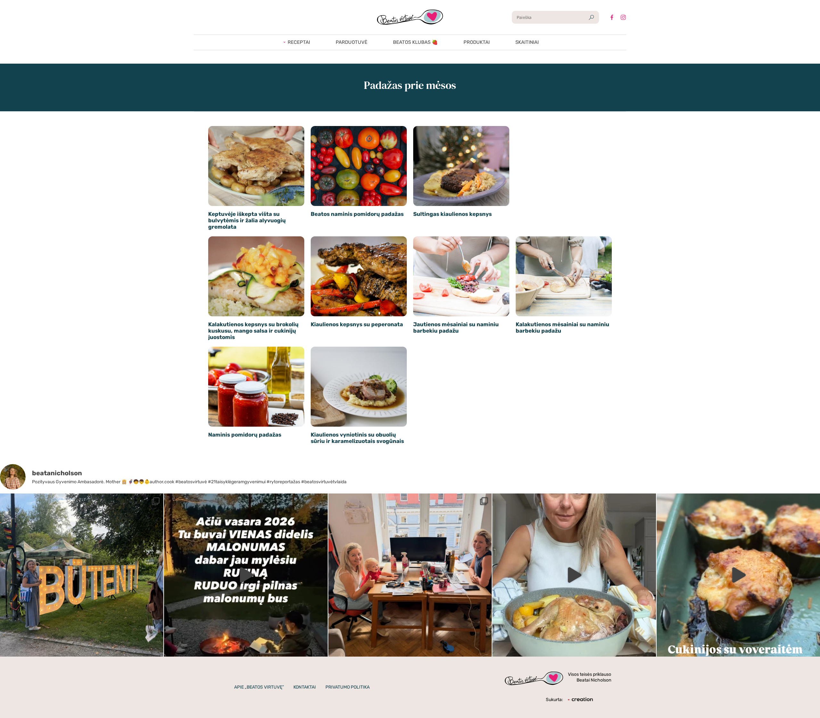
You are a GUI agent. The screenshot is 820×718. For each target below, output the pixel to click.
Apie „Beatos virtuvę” (259, 687)
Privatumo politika (347, 687)
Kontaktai (304, 687)
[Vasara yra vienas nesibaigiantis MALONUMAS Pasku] (245, 575)
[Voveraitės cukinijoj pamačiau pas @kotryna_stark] (738, 575)
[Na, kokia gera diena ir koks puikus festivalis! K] (81, 575)
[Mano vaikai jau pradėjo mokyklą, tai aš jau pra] (574, 575)
